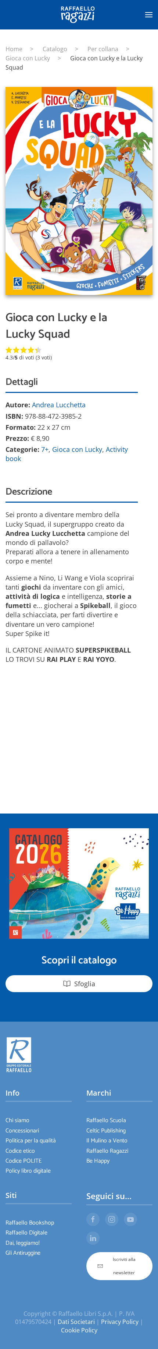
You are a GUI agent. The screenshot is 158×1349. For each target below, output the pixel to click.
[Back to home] (79, 14)
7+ (45, 449)
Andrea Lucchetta (59, 404)
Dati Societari (76, 1322)
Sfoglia (84, 983)
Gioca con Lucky (77, 449)
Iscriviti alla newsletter (124, 1266)
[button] (148, 14)
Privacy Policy (120, 1322)
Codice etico (20, 1151)
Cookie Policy (79, 1330)
